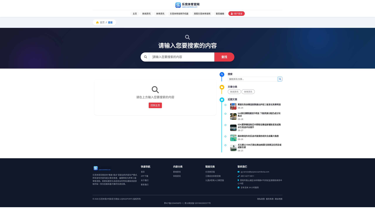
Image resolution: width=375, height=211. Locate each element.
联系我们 (145, 184)
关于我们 (145, 180)
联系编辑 (220, 13)
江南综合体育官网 (213, 176)
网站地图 (278, 199)
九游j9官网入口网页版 (214, 180)
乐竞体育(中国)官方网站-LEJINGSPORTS (116, 199)
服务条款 (270, 199)
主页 (135, 13)
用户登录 (238, 13)
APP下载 (144, 176)
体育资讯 (160, 13)
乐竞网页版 (210, 172)
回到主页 (155, 105)
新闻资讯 (146, 13)
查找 (224, 57)
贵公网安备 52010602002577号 (198, 203)
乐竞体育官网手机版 (179, 13)
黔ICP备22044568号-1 (173, 203)
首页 (102, 22)
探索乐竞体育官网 (202, 13)
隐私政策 (261, 199)
